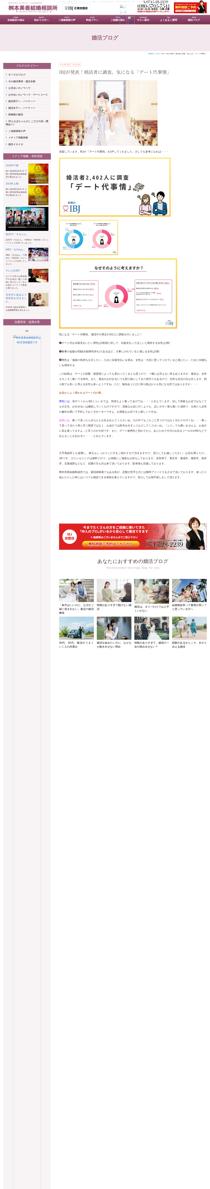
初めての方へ (41, 19)
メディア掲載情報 (18, 137)
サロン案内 (143, 19)
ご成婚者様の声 (66, 19)
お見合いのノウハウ (19, 87)
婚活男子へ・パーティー (21, 101)
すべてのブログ (17, 74)
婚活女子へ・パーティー (21, 107)
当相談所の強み (16, 19)
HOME (150, 54)
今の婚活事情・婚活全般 (70, 65)
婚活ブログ (194, 19)
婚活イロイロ (15, 144)
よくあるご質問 (168, 19)
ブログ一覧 (160, 54)
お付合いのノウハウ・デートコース (28, 94)
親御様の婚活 (15, 114)
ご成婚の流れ (117, 19)
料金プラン (92, 19)
